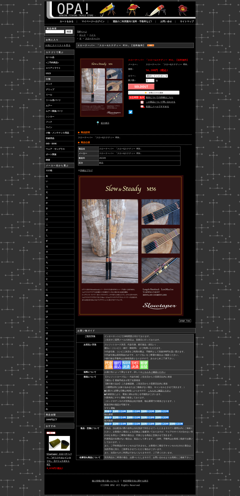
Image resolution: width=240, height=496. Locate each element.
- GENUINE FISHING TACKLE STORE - (76, 15)
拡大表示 (105, 123)
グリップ (50, 89)
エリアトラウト (53, 68)
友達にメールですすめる (157, 106)
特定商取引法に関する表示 (135, 481)
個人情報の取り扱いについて (105, 481)
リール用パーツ (53, 100)
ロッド (49, 84)
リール (49, 94)
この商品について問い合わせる (160, 102)
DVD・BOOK (51, 143)
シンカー (50, 116)
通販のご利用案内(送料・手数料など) (132, 21)
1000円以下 (51, 419)
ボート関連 (51, 154)
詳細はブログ (86, 170)
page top (185, 321)
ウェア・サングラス (55, 149)
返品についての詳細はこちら (159, 97)
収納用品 (50, 138)
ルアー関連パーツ (54, 111)
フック (49, 122)
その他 (49, 170)
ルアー (49, 105)
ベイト (92, 35)
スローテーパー (92, 38)
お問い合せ (166, 21)
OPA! (74, 9)
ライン (49, 127)
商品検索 (52, 28)
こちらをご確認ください (154, 372)
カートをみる (66, 21)
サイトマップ (187, 21)
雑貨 (48, 160)
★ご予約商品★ (52, 62)
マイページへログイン (93, 21)
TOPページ (82, 31)
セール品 (50, 57)
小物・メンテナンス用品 (57, 133)
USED (48, 73)
